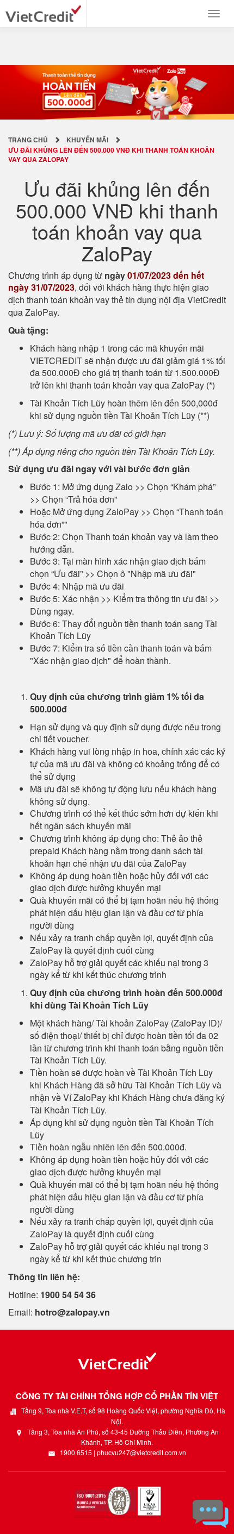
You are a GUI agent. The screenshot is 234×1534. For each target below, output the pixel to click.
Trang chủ (28, 140)
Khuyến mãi (87, 140)
